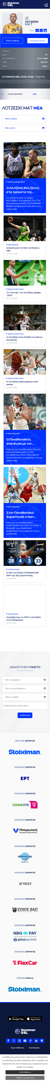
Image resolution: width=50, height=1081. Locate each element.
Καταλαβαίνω (25, 1072)
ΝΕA (35, 94)
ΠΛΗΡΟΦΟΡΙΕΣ (15, 94)
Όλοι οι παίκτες (12, 41)
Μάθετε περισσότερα (25, 1078)
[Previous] (5, 94)
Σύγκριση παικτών (37, 41)
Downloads (34, 1048)
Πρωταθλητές (17, 1048)
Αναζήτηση (25, 715)
